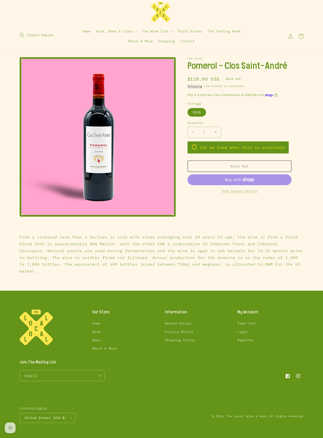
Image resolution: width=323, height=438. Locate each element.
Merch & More (104, 348)
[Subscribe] (99, 375)
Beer (96, 340)
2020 (196, 112)
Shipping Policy (180, 340)
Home (96, 323)
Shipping (195, 86)
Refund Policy (178, 323)
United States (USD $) (45, 418)
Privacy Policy (179, 332)
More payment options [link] (239, 191)
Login (242, 332)
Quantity (195, 123)
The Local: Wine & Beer (247, 416)
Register (245, 340)
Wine (96, 332)
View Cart (246, 323)
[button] (37, 35)
